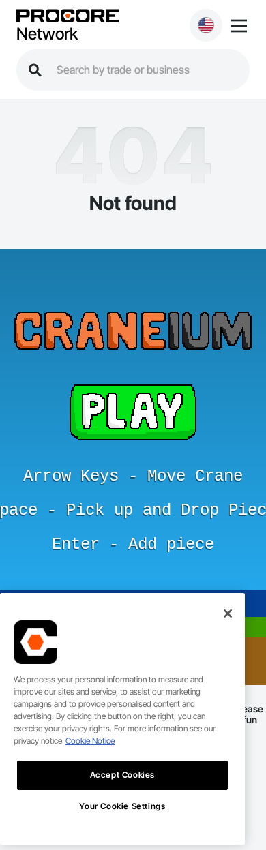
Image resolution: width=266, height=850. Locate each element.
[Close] (228, 613)
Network (47, 34)
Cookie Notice (90, 740)
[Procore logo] (67, 17)
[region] (122, 719)
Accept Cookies (122, 775)
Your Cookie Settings (122, 806)
